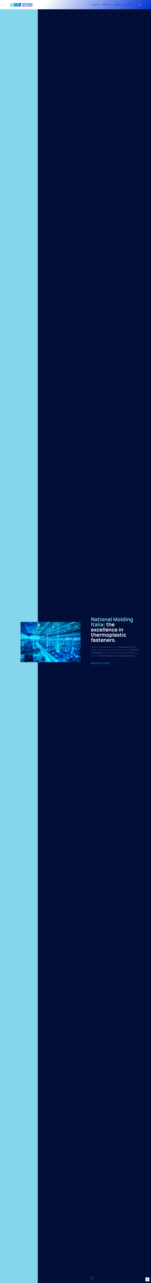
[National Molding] (21, 4)
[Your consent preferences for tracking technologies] (147, 1279)
